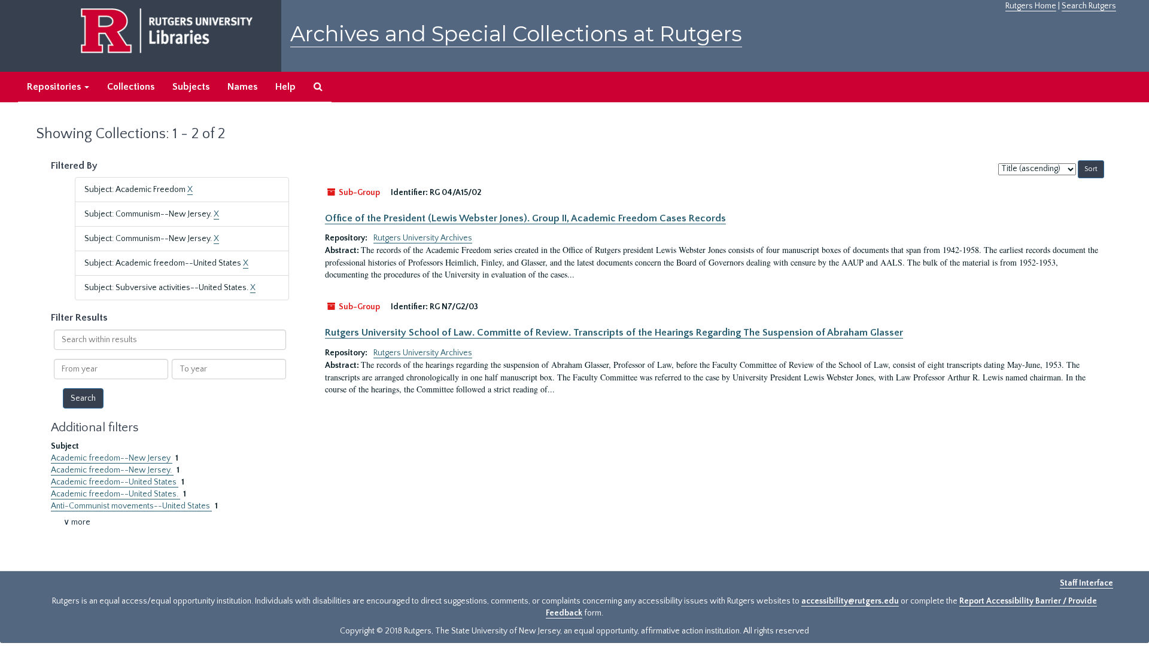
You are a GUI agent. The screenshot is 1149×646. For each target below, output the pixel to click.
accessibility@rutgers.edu (850, 601)
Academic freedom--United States (114, 482)
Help (285, 86)
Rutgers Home (1030, 6)
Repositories (55, 86)
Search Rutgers (1089, 6)
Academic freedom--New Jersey (111, 458)
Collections (130, 86)
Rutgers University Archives (422, 238)
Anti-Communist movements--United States (131, 506)
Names (242, 86)
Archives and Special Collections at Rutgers (516, 34)
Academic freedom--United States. (115, 494)
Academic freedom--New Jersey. (112, 470)
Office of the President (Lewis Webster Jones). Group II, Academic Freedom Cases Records (525, 218)
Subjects (190, 86)
